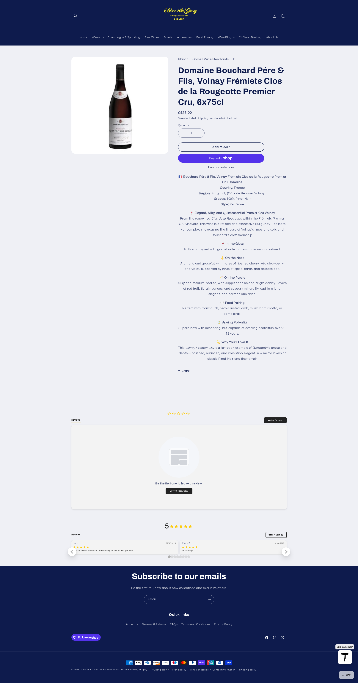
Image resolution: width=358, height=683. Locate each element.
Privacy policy (159, 670)
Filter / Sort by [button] (275, 535)
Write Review (275, 420)
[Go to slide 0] (169, 556)
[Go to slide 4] (180, 556)
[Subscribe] (209, 599)
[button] (75, 15)
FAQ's (174, 624)
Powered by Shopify (136, 670)
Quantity (183, 125)
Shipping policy (247, 670)
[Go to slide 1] (172, 556)
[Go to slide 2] (174, 556)
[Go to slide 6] (186, 556)
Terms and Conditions (195, 624)
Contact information (224, 670)
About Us (132, 624)
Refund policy (178, 670)
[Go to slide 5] (183, 556)
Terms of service (199, 670)
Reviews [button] (76, 420)
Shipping (202, 118)
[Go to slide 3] (177, 556)
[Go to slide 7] (188, 556)
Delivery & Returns (154, 624)
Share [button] (186, 370)
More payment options (221, 167)
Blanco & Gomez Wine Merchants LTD (102, 670)
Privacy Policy (223, 624)
